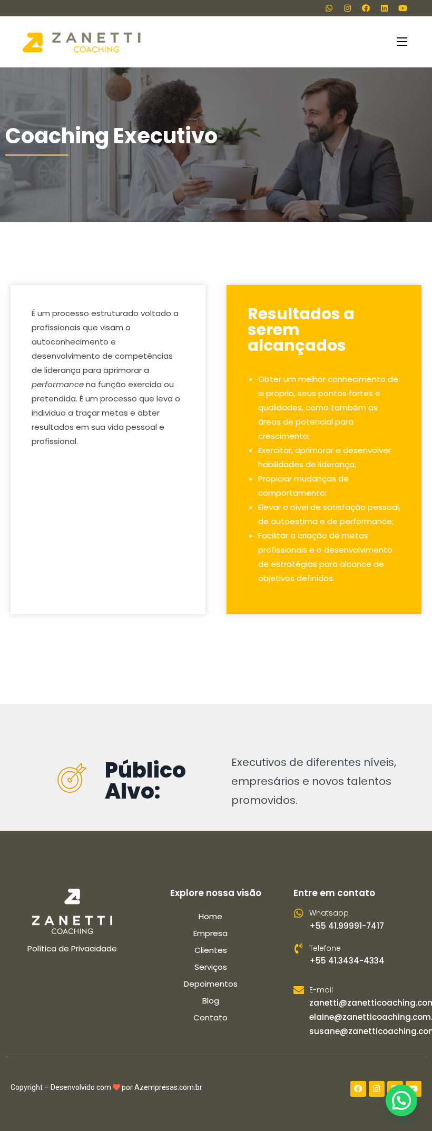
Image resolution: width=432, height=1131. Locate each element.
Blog (210, 1000)
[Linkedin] (384, 8)
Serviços (210, 966)
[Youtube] (402, 8)
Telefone (325, 948)
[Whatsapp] (329, 8)
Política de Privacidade (72, 948)
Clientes (210, 950)
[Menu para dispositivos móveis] (403, 42)
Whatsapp (329, 913)
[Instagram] (347, 8)
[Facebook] (366, 8)
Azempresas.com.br (168, 1087)
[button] (401, 1100)
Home (210, 916)
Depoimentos (211, 983)
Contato (210, 1017)
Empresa (210, 933)
